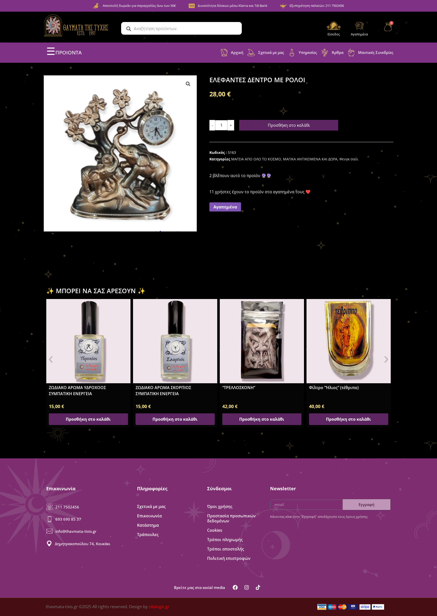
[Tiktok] (258, 587)
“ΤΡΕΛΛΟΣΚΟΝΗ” (152, 387)
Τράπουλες (148, 534)
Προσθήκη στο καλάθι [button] (88, 419)
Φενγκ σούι (348, 159)
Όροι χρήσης (219, 506)
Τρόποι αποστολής (225, 548)
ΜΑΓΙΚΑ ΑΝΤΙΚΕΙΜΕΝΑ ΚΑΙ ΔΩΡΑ (310, 159)
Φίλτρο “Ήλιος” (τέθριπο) (247, 387)
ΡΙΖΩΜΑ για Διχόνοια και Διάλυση (342, 385)
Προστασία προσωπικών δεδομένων (231, 518)
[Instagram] (247, 587)
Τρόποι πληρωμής (225, 539)
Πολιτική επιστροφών (228, 558)
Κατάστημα (148, 525)
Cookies (214, 530)
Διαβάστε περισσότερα (348, 419)
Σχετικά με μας (151, 506)
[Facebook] (235, 587)
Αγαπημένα (359, 34)
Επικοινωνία (149, 515)
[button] (188, 84)
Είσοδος (333, 34)
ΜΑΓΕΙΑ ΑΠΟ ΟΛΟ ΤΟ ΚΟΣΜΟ (256, 159)
